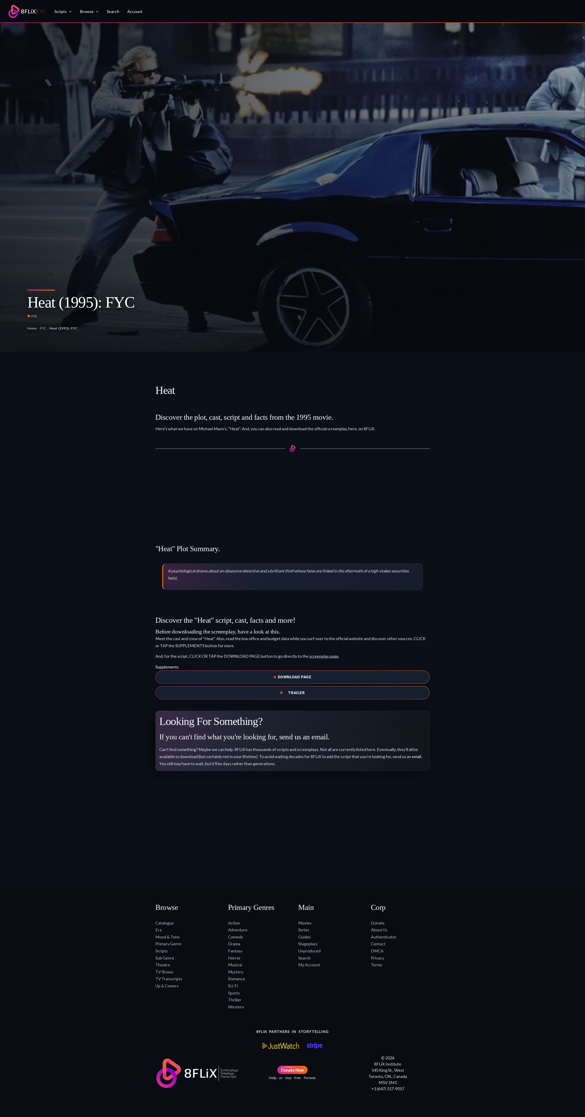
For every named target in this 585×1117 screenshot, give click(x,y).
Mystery (235, 971)
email (416, 756)
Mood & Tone (167, 936)
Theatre (162, 964)
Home (32, 328)
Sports (234, 992)
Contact (378, 943)
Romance (236, 978)
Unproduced (309, 950)
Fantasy (235, 950)
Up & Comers (167, 985)
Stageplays (308, 943)
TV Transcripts (168, 978)
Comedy (235, 936)
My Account (309, 964)
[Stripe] (314, 1045)
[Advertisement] (292, 493)
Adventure (237, 929)
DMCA (377, 950)
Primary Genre (168, 943)
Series (303, 929)
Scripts (161, 950)
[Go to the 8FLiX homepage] (27, 11)
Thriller (234, 999)
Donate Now (292, 1069)
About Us (379, 929)
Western (236, 1006)
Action (234, 922)
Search (304, 957)
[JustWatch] (281, 1045)
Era (158, 929)
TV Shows (164, 971)
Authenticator (383, 936)
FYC (34, 316)
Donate (378, 922)
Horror (234, 957)
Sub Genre (164, 957)
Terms (376, 964)
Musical (235, 964)
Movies (304, 922)
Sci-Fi (233, 985)
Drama (234, 943)
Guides (304, 936)
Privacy (377, 957)
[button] (69, 11)
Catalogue (164, 922)
